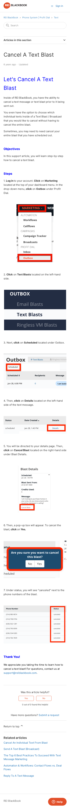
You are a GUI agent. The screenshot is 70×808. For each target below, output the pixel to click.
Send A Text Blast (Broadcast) (21, 749)
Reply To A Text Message (19, 775)
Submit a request (49, 715)
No (43, 698)
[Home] (15, 7)
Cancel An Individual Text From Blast (26, 742)
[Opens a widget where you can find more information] (57, 802)
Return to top (12, 726)
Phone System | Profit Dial (36, 17)
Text (56, 17)
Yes (26, 698)
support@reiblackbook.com (20, 672)
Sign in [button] (59, 5)
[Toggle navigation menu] (52, 5)
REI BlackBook (11, 17)
